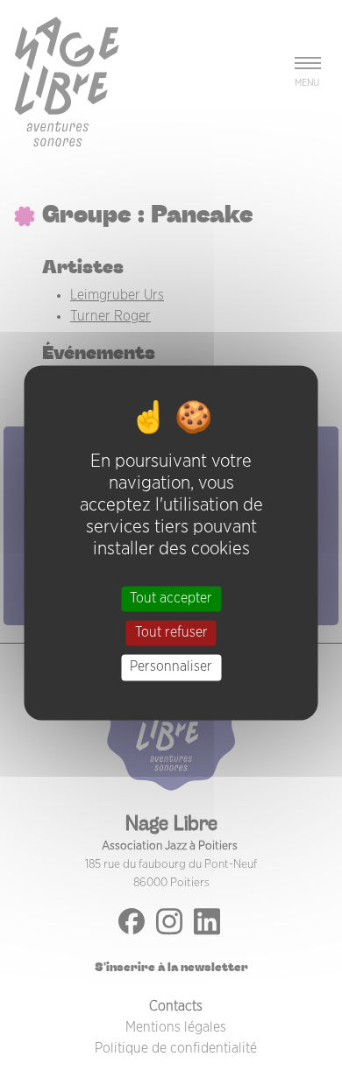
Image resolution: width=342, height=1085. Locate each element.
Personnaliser (171, 667)
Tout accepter (171, 598)
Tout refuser (171, 633)
